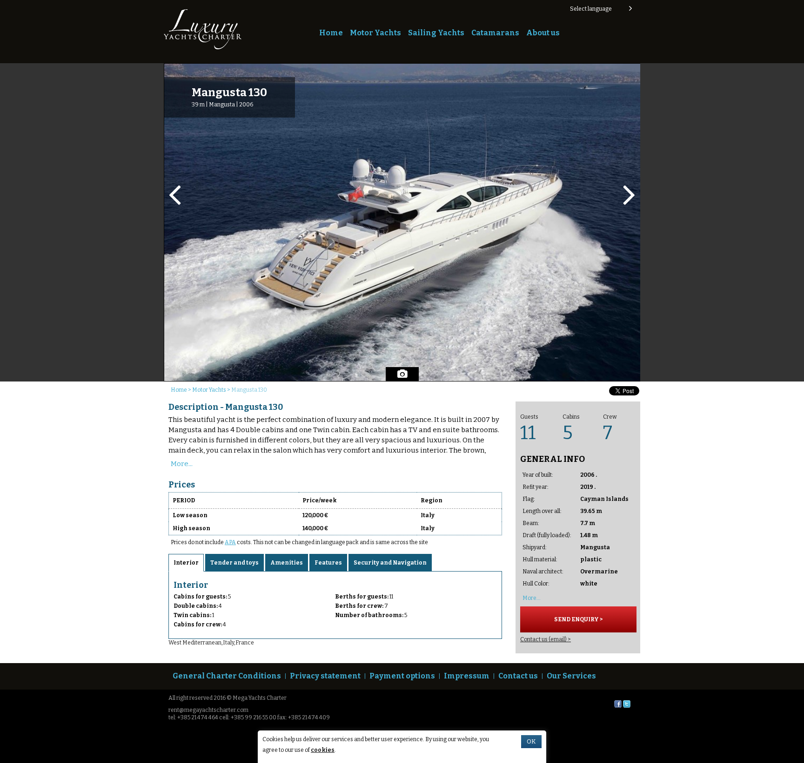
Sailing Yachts (436, 32)
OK (531, 741)
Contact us (518, 675)
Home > (181, 390)
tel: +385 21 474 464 (193, 717)
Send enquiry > (582, 110)
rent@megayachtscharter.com (208, 710)
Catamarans (495, 32)
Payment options (402, 675)
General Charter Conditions (227, 675)
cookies (323, 750)
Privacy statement (325, 675)
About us (543, 32)
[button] (600, 8)
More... (182, 464)
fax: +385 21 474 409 (303, 717)
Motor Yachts (375, 32)
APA (230, 542)
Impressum (466, 675)
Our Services (571, 675)
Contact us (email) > (545, 639)
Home (331, 32)
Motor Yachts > (211, 390)
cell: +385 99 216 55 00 (247, 717)
